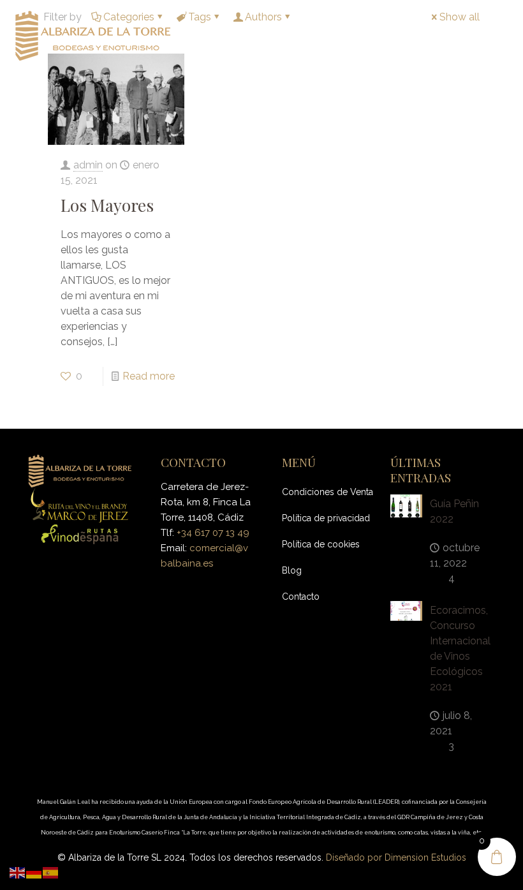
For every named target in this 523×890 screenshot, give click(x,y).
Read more (148, 376)
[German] (34, 872)
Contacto (301, 596)
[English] (18, 872)
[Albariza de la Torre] (92, 35)
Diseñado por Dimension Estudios (396, 857)
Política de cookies (321, 544)
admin (88, 165)
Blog (292, 570)
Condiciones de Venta (327, 492)
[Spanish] (51, 872)
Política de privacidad (326, 518)
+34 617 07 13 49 (213, 532)
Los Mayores (107, 205)
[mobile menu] (502, 35)
